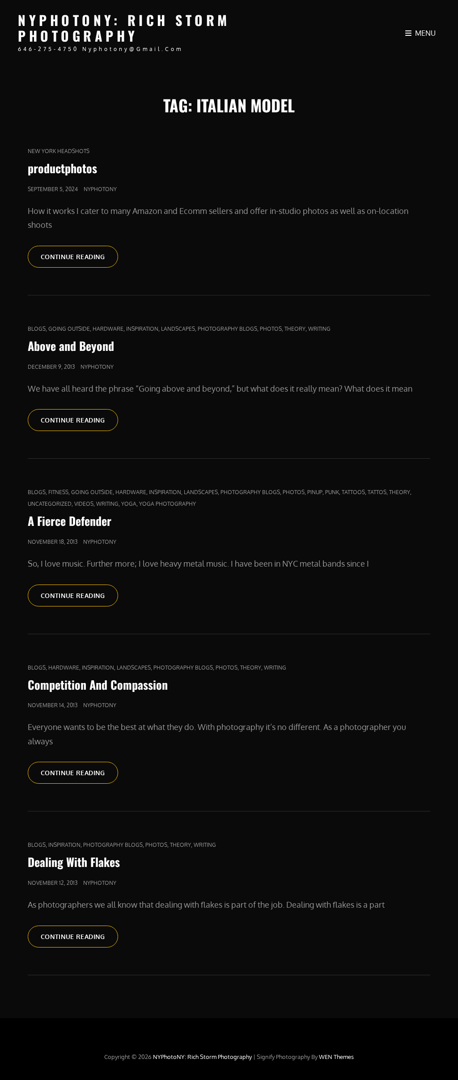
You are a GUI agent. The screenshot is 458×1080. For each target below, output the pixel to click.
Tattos (377, 492)
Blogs (37, 328)
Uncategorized (50, 503)
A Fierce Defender (69, 520)
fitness (58, 492)
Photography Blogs (227, 328)
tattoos (353, 492)
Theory (294, 328)
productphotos (62, 168)
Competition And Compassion (98, 684)
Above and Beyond (71, 345)
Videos (83, 503)
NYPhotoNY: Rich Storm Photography (124, 28)
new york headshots (58, 151)
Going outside (69, 328)
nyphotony (100, 189)
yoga (128, 503)
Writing (319, 328)
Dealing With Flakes (74, 862)
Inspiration (142, 328)
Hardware (108, 328)
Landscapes (178, 328)
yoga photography (167, 503)
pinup (314, 492)
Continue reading (79, 256)
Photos (271, 328)
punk (332, 492)
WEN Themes (336, 1056)
